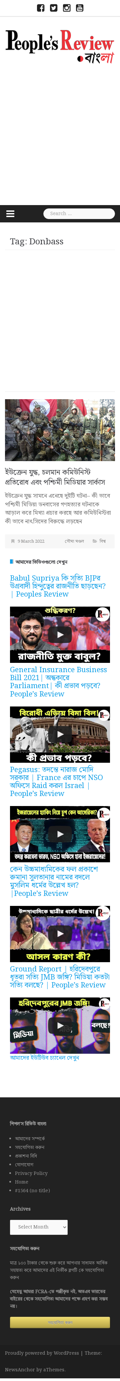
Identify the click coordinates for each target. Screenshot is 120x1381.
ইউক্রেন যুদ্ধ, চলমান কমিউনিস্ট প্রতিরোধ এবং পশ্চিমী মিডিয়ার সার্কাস (55, 477)
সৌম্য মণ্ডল (74, 541)
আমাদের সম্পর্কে (30, 1139)
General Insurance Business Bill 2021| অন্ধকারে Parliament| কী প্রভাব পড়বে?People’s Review (58, 682)
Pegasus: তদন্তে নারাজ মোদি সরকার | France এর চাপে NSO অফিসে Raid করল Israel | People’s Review (56, 782)
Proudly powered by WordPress (42, 1353)
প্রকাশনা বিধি (26, 1156)
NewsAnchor (20, 1370)
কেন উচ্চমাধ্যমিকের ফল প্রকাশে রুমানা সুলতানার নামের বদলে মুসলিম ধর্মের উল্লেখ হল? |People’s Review (54, 882)
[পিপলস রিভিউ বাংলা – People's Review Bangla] (60, 46)
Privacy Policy (31, 1173)
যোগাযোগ (24, 1165)
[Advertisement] (60, 133)
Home (21, 1182)
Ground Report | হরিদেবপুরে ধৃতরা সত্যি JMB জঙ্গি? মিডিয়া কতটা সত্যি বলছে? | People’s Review (60, 977)
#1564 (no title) (32, 1191)
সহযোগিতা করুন (29, 1147)
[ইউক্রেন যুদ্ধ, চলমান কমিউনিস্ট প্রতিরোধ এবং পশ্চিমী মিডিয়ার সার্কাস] (60, 430)
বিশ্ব (103, 541)
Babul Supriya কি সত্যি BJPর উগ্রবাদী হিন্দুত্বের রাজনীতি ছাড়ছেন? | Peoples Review (58, 586)
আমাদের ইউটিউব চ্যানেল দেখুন (44, 1058)
